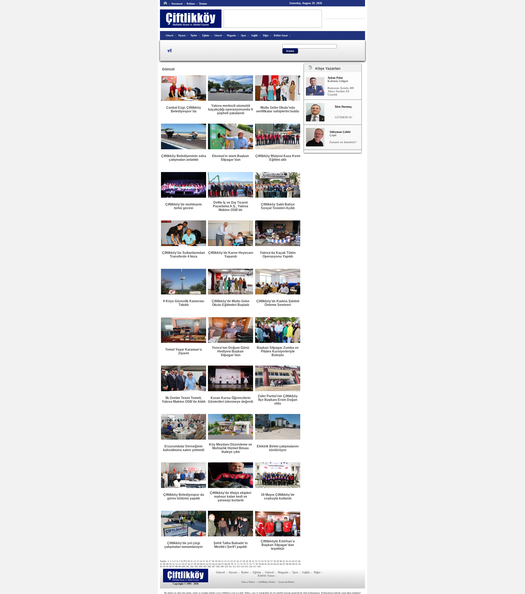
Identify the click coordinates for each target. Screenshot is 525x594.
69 (229, 564)
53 (179, 564)
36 (268, 561)
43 (290, 561)
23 (228, 561)
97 (173, 566)
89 (290, 564)
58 (195, 564)
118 (259, 566)
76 (250, 564)
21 (222, 561)
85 (278, 564)
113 (239, 566)
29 (247, 561)
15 (204, 561)
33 (259, 561)
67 (223, 564)
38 (274, 561)
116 (251, 566)
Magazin (231, 35)
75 (247, 564)
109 (222, 566)
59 (198, 564)
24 (231, 561)
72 (238, 564)
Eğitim (205, 35)
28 (244, 561)
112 (235, 566)
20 (219, 561)
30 (250, 561)
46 (299, 561)
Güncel (169, 35)
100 (183, 566)
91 (296, 564)
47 (161, 564)
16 (207, 561)
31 (253, 561)
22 (225, 561)
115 (247, 566)
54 (183, 564)
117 (255, 566)
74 (244, 564)
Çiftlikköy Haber (266, 582)
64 (213, 564)
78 (256, 564)
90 (293, 564)
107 (214, 566)
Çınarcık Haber (286, 582)
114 (243, 566)
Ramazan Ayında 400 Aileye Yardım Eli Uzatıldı (341, 91)
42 (287, 561)
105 (205, 566)
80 (263, 564)
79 (259, 564)
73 (241, 564)
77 (253, 564)
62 (207, 564)
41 (284, 561)
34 (262, 561)
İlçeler (194, 35)
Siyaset (182, 35)
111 (231, 566)
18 (213, 561)
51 (173, 564)
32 (256, 561)
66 (219, 564)
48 (164, 564)
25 (234, 561)
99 (179, 566)
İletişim (203, 3)
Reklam (191, 3)
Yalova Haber (248, 582)
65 (216, 564)
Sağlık (254, 35)
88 (287, 564)
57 (192, 564)
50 (170, 564)
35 (265, 561)
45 (296, 561)
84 (275, 564)
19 (216, 561)
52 (176, 564)
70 (232, 564)
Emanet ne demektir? (343, 142)
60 (201, 564)
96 (170, 566)
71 (235, 564)
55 (186, 564)
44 (293, 561)
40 (281, 561)
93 (161, 566)
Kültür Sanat (281, 35)
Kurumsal (177, 3)
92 (299, 564)
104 (201, 566)
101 (188, 566)
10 (189, 561)
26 (238, 561)
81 (266, 564)
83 (272, 564)
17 (210, 561)
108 (218, 566)
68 (226, 564)
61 (204, 564)
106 (209, 566)
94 (164, 566)
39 (278, 561)
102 (192, 566)
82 (269, 564)
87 (284, 564)
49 (167, 564)
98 (176, 566)
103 (196, 566)
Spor (243, 35)
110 (227, 566)
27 (241, 561)
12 (194, 561)
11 (192, 561)
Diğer (266, 35)
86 (281, 564)
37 (271, 561)
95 (167, 566)
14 (201, 561)
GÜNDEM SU (343, 117)
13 (198, 561)
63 (210, 564)
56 (189, 564)
